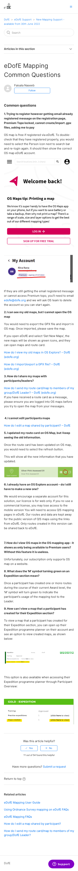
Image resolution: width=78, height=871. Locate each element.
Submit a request (54, 766)
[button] (71, 6)
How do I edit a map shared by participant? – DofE (37, 425)
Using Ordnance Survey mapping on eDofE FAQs (36, 809)
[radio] (29, 748)
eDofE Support (23, 19)
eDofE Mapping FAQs (18, 816)
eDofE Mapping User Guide (22, 802)
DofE (7, 19)
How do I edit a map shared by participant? (32, 823)
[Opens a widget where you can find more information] (61, 864)
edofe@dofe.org (15, 300)
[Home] (7, 8)
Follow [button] (32, 90)
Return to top (13, 778)
